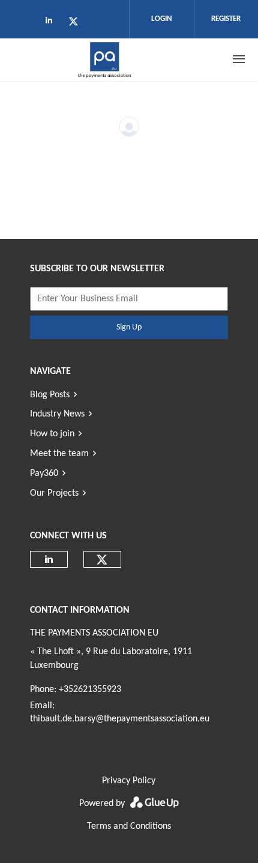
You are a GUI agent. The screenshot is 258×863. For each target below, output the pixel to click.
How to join (52, 434)
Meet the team (59, 454)
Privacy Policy (128, 781)
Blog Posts (50, 395)
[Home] (105, 59)
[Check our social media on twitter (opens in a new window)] (77, 23)
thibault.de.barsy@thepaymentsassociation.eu (119, 719)
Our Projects (54, 493)
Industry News (57, 414)
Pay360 (44, 473)
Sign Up (129, 327)
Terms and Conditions (129, 826)
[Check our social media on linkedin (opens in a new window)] (52, 23)
